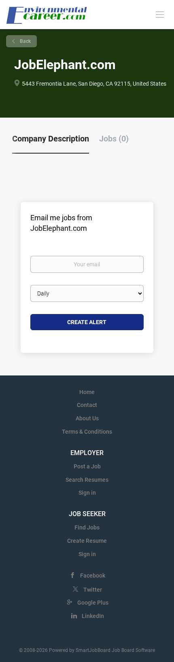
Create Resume (87, 541)
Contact (87, 405)
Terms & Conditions (87, 431)
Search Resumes (87, 479)
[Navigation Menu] (160, 14)
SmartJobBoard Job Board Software (115, 650)
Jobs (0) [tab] (114, 138)
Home (87, 392)
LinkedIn (93, 616)
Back (25, 41)
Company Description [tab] (50, 138)
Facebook (92, 575)
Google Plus (92, 602)
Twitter (92, 589)
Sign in (87, 492)
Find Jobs (87, 527)
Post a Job (87, 466)
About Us (87, 418)
